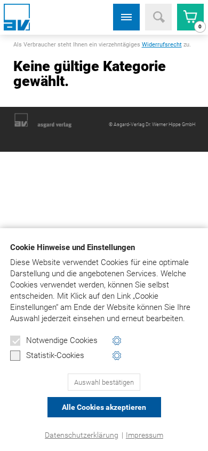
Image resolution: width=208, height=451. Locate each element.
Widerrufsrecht (162, 44)
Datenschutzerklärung (81, 435)
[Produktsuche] (158, 17)
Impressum (144, 435)
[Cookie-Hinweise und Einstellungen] (117, 340)
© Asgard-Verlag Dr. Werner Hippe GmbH (152, 124)
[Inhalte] (126, 17)
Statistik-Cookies (55, 355)
